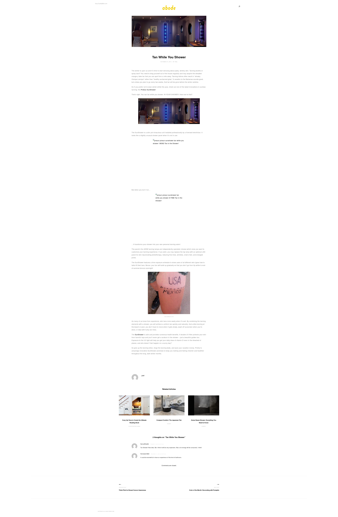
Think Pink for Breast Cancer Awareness (132, 490)
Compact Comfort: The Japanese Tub (169, 420)
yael (176, 61)
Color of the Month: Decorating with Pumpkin (204, 490)
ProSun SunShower (148, 89)
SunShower (139, 334)
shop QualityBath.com (101, 3)
